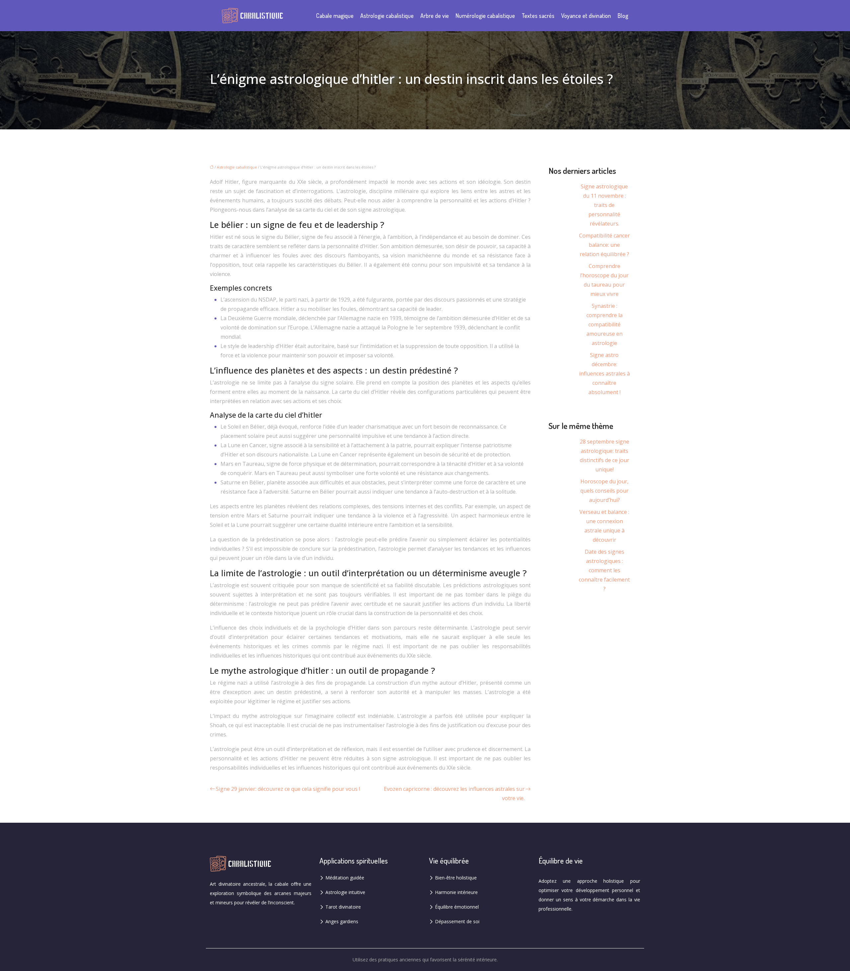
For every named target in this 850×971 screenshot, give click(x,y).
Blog (623, 15)
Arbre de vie (434, 15)
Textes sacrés (538, 15)
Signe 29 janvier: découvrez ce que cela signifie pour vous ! (288, 789)
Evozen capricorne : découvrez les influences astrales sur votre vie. (454, 793)
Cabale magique (335, 15)
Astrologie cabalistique (387, 15)
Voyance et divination (586, 15)
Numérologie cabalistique (485, 15)
